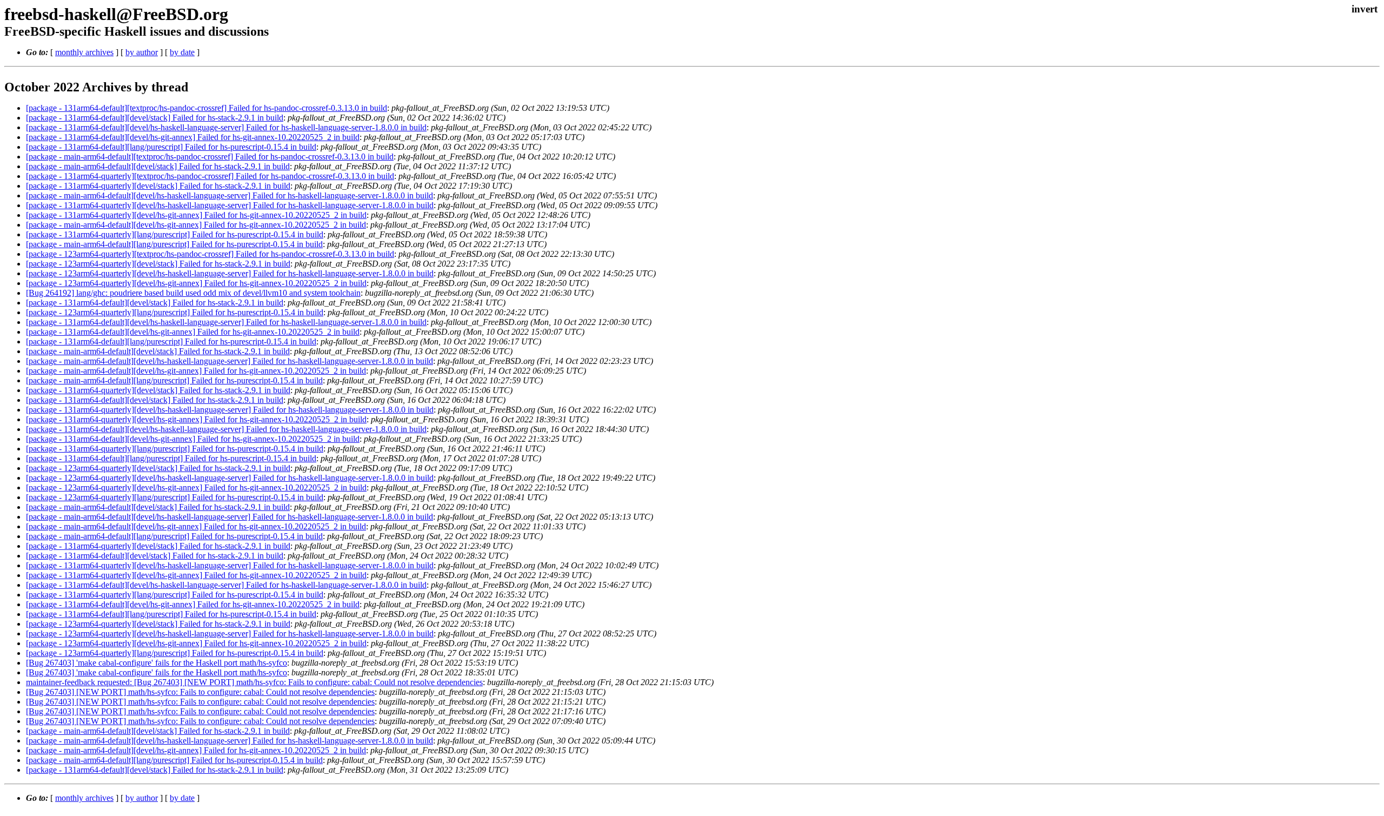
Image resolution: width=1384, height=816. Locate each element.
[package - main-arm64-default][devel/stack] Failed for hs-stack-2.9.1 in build (158, 166)
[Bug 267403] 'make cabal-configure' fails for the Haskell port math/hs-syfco (156, 662)
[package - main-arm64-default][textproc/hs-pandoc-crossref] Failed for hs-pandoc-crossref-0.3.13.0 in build (210, 156)
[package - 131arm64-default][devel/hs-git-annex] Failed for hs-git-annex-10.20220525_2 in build (193, 137)
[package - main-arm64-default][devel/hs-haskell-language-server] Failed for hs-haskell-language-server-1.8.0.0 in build (229, 195)
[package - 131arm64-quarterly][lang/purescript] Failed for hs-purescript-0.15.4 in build (174, 234)
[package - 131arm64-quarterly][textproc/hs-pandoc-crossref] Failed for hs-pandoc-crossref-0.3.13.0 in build (210, 176)
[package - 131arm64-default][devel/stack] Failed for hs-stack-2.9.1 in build (154, 117)
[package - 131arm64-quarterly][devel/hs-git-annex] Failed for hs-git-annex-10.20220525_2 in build (196, 215)
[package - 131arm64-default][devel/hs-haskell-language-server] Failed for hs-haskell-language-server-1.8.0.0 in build (226, 127)
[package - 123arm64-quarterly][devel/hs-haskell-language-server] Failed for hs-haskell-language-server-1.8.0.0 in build (230, 273)
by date (182, 52)
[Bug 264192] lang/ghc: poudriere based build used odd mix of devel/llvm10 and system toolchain (193, 292)
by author (141, 52)
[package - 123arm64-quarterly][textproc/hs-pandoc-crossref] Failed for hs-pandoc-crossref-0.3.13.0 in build (210, 253)
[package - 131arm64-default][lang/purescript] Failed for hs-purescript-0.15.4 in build (171, 146)
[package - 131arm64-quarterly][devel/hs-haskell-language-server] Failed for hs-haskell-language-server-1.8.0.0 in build (230, 205)
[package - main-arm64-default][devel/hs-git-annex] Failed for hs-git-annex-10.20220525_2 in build (196, 224)
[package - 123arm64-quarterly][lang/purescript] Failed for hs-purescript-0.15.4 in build (174, 312)
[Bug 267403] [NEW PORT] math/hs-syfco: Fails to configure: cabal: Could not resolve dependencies (200, 691)
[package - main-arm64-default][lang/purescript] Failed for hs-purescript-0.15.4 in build (174, 244)
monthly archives (84, 52)
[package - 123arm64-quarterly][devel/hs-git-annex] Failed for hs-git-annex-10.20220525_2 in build (196, 283)
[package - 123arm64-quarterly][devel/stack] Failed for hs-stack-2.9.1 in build (158, 263)
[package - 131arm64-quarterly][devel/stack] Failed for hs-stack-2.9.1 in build (158, 185)
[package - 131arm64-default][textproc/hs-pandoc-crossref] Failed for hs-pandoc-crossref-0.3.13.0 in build (206, 107)
